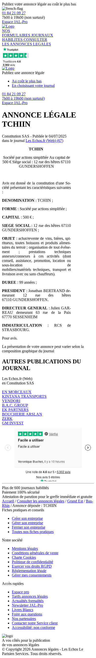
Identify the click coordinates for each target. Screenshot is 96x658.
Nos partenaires (24, 619)
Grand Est (75, 501)
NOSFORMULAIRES (16, 33)
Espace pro (20, 592)
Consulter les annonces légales (40, 501)
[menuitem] (53, 81)
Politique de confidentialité (32, 562)
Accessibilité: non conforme (33, 627)
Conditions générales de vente (35, 553)
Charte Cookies (24, 557)
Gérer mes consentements (31, 575)
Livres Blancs (22, 610)
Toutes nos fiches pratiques (33, 532)
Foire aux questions (27, 614)
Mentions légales (25, 548)
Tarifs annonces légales (30, 596)
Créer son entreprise (27, 518)
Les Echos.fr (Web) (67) (44, 141)
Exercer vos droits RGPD (32, 566)
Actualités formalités (28, 601)
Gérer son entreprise (27, 523)
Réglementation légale (29, 571)
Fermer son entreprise (28, 527)
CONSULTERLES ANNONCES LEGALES (26, 42)
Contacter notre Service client (35, 623)
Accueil (8, 501)
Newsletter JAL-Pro (27, 605)
